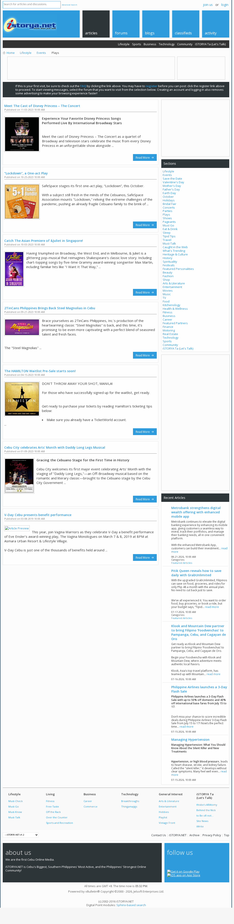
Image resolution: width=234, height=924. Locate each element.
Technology (167, 44)
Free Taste (52, 806)
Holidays (169, 200)
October (168, 197)
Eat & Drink (170, 229)
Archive (194, 835)
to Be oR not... (204, 815)
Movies (168, 290)
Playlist (163, 817)
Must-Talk (169, 243)
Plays (166, 214)
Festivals (169, 265)
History (167, 258)
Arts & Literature (174, 283)
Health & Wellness (175, 309)
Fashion (168, 276)
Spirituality (170, 262)
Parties (167, 211)
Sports (136, 44)
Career (167, 319)
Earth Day (169, 193)
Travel (167, 240)
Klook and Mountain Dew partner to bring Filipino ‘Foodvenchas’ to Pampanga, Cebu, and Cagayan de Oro (198, 632)
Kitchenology (171, 305)
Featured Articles (181, 562)
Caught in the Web (175, 247)
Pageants (169, 222)
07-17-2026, (183, 612)
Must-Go (13, 806)
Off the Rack (53, 812)
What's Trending (174, 251)
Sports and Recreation (59, 822)
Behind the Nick (206, 810)
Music (167, 294)
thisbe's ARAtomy (206, 804)
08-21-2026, (183, 556)
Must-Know (15, 812)
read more (212, 607)
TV (164, 298)
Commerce (90, 806)
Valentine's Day (173, 182)
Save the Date (172, 178)
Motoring (169, 330)
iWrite (200, 826)
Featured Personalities (178, 269)
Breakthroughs (130, 801)
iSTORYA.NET (177, 835)
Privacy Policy (212, 835)
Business (150, 44)
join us (208, 4)
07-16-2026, (183, 679)
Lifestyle (124, 44)
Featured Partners (175, 323)
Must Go (168, 225)
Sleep (167, 233)
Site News (202, 821)
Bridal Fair (169, 204)
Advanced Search (69, 4)
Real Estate (170, 334)
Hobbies (164, 812)
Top (226, 835)
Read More (143, 158)
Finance (168, 327)
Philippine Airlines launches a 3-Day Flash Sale (199, 689)
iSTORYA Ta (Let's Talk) (210, 44)
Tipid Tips (169, 236)
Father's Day (171, 189)
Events (167, 175)
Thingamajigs (129, 806)
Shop (166, 280)
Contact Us (158, 835)
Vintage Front (167, 822)
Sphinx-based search (131, 905)
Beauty (167, 272)
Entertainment (172, 287)
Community (185, 44)
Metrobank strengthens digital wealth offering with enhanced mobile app (196, 512)
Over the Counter (57, 817)
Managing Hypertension (190, 739)
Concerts (169, 207)
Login (224, 4)
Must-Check (15, 801)
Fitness (167, 312)
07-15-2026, (183, 731)
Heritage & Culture (175, 254)
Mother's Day (172, 186)
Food (166, 301)
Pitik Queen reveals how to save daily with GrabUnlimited (196, 573)
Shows (167, 218)
